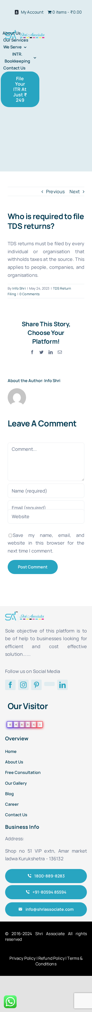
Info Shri (19, 288)
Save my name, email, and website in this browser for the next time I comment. (46, 543)
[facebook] (10, 685)
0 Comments (29, 294)
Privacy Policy (22, 958)
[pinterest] (36, 685)
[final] (24, 32)
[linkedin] (62, 685)
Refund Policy (51, 958)
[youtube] (49, 684)
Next (75, 191)
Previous (55, 191)
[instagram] (23, 685)
